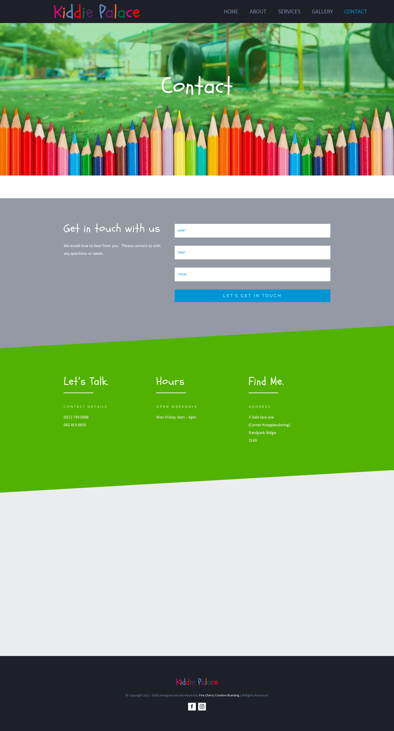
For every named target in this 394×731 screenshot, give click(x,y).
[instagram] (202, 706)
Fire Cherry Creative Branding (219, 695)
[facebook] (192, 706)
